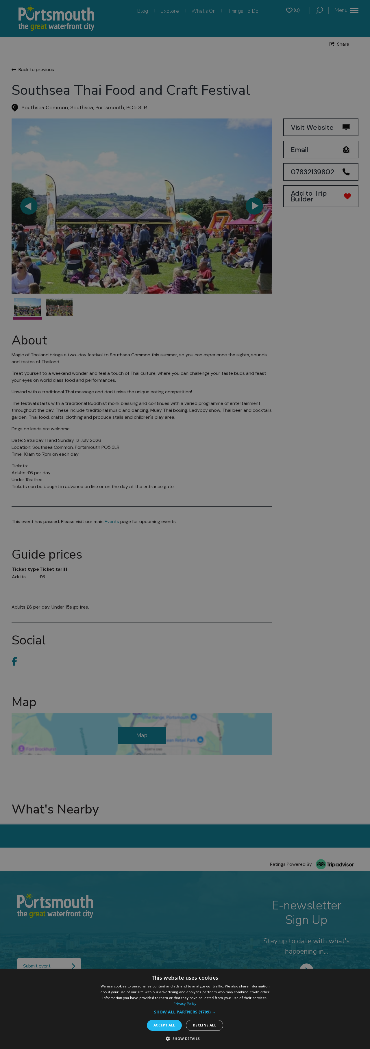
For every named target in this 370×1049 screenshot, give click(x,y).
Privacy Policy (184, 1003)
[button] (185, 1012)
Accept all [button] (164, 1025)
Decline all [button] (204, 1025)
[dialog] (185, 1009)
